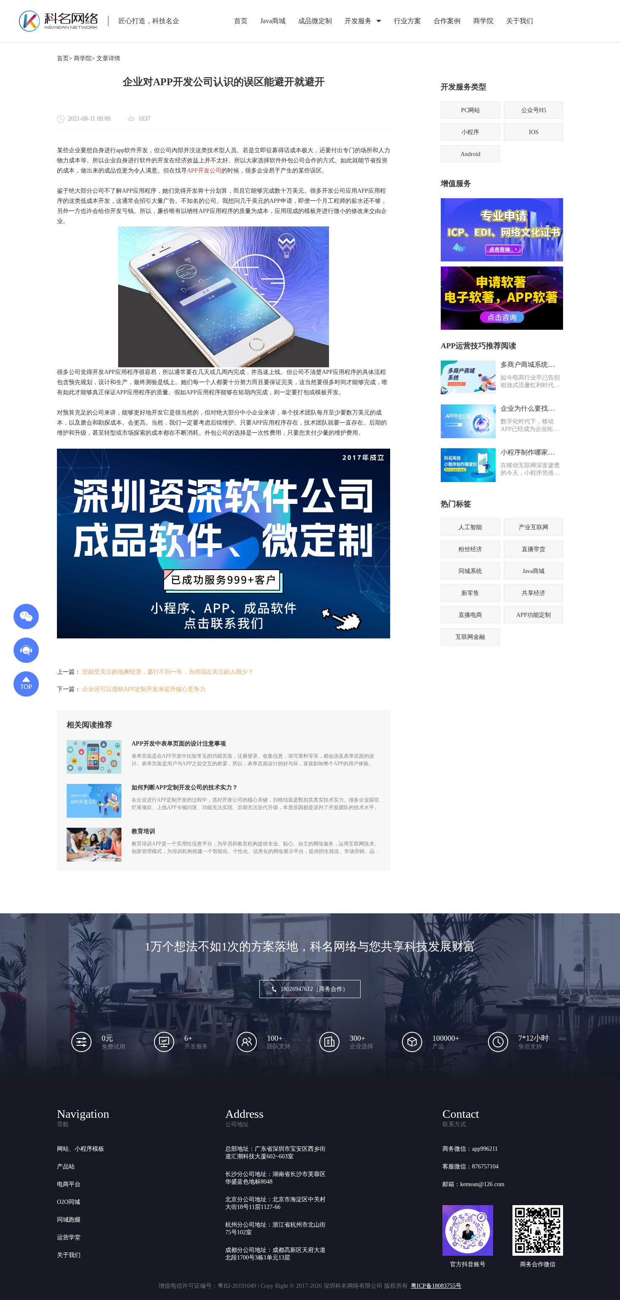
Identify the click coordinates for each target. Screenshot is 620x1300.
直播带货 (533, 549)
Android (470, 154)
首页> (64, 58)
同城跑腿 (69, 1220)
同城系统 (470, 571)
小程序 (470, 132)
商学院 (483, 20)
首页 (241, 20)
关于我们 (519, 20)
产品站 (66, 1166)
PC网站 (470, 110)
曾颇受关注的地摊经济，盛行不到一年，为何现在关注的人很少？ (167, 672)
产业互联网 (533, 527)
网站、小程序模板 (80, 1149)
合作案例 (447, 20)
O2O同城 (68, 1202)
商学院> (84, 58)
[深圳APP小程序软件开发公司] (223, 636)
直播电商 (470, 615)
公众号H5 (533, 110)
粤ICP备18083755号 (436, 1286)
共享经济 (533, 593)
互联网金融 (470, 637)
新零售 (470, 593)
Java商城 (273, 20)
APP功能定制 (533, 615)
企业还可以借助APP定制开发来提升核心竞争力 (143, 689)
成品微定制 (315, 20)
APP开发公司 (204, 170)
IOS (534, 132)
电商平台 (69, 1184)
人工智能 (470, 527)
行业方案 (407, 20)
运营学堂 (69, 1237)
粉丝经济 (470, 549)
